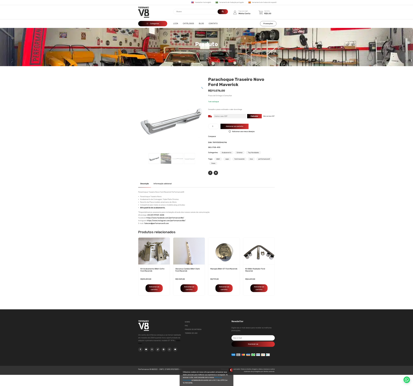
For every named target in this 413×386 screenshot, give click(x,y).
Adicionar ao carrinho (234, 126)
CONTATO (213, 23)
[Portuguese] (217, 2)
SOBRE (187, 322)
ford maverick (239, 159)
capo (227, 159)
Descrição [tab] (144, 184)
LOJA (175, 23)
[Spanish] (249, 2)
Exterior (240, 153)
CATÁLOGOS (188, 23)
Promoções (268, 24)
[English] (192, 2)
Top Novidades (253, 153)
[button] (202, 88)
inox (251, 159)
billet (218, 159)
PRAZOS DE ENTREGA (193, 329)
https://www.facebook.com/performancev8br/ (165, 218)
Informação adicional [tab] (163, 184)
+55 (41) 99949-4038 (155, 215)
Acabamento (226, 153)
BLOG (201, 23)
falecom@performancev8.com (156, 223)
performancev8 (264, 159)
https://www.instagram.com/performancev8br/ (166, 221)
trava (213, 163)
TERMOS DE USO (191, 333)
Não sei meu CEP (269, 116)
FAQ (186, 326)
